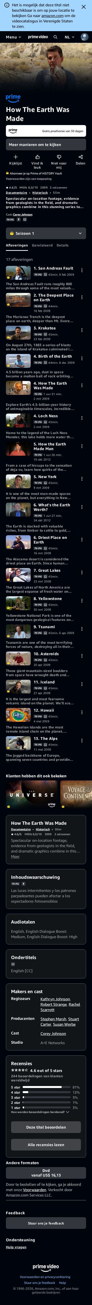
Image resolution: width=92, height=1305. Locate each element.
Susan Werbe (64, 1024)
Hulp (62, 1283)
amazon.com (52, 15)
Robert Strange (53, 1004)
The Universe (31, 794)
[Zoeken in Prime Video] (55, 37)
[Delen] (80, 157)
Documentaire (16, 192)
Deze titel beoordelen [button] (46, 1126)
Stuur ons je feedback (39, 1283)
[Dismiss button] (84, 6)
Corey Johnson (22, 214)
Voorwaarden (34, 1189)
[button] (40, 1112)
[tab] (17, 245)
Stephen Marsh (53, 1018)
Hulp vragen (16, 1247)
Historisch (40, 192)
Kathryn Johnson (55, 999)
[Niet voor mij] (59, 157)
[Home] (38, 37)
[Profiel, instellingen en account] (84, 37)
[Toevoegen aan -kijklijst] (15, 157)
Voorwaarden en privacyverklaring (45, 1277)
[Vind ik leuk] (37, 157)
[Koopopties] (82, 270)
